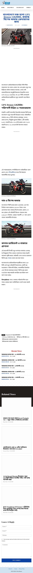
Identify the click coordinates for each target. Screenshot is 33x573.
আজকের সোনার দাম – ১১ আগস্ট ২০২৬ (13, 360)
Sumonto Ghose (6, 451)
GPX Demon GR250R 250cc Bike (8, 337)
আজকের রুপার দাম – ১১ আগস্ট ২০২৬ (13, 354)
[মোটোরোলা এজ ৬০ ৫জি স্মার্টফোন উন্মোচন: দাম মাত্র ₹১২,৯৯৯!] (16, 436)
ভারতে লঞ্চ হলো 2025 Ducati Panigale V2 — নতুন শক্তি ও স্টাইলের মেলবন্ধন (16, 419)
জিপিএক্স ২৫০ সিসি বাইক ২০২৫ (23, 337)
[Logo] (11, 3)
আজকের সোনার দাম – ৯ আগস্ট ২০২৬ (13, 372)
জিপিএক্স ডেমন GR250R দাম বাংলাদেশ (9, 339)
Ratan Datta (10, 25)
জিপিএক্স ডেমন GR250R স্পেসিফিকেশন (10, 341)
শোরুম (9, 258)
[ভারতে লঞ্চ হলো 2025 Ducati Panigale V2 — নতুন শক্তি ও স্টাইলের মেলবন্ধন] (16, 407)
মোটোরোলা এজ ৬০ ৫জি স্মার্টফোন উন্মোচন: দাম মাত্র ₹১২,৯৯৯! (15, 448)
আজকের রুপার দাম (5, 356)
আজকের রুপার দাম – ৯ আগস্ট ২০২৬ (13, 366)
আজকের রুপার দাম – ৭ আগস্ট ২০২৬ (13, 377)
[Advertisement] (16, 65)
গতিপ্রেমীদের (12, 172)
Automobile (24, 25)
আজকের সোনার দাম (5, 362)
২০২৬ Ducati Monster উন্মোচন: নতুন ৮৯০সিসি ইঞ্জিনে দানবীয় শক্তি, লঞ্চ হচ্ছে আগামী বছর (16, 478)
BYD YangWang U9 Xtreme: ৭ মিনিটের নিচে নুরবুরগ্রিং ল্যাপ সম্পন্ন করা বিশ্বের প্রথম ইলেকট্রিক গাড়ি (16, 508)
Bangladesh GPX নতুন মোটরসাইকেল (13, 334)
